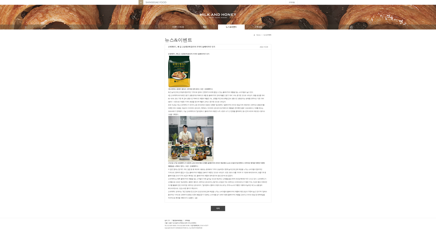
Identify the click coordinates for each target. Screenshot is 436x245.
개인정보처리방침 (177, 220)
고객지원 (292, 2)
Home (258, 35)
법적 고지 (167, 220)
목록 (218, 208)
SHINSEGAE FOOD (154, 2)
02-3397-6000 (171, 225)
